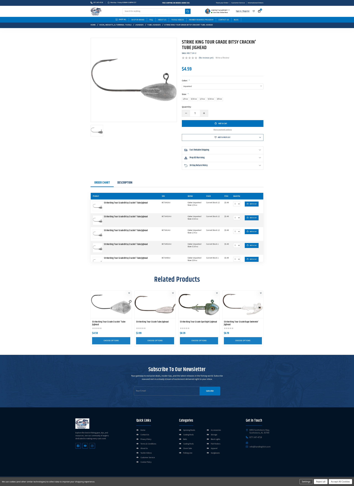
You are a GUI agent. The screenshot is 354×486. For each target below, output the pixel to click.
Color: (186, 81)
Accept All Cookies (340, 481)
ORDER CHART (102, 182)
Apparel (214, 448)
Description (124, 182)
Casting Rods (188, 434)
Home (142, 430)
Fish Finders (215, 444)
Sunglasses (215, 453)
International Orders (255, 3)
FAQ (151, 20)
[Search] (188, 11)
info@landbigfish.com (259, 447)
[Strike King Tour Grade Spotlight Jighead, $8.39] (199, 304)
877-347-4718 (98, 3)
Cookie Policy (145, 462)
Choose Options (111, 340)
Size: (185, 94)
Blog (236, 20)
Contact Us (223, 20)
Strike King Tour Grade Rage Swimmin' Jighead (241, 323)
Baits (185, 439)
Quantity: (186, 107)
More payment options (223, 129)
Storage (214, 434)
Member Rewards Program (201, 20)
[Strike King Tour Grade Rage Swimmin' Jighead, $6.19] (242, 304)
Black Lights (215, 439)
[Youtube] (85, 446)
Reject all (320, 481)
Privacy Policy (145, 439)
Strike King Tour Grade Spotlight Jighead (198, 322)
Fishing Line (187, 453)
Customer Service (238, 3)
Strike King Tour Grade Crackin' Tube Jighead (108, 323)
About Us (162, 20)
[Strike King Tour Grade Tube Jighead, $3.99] (155, 304)
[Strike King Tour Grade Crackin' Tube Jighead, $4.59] (111, 304)
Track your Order (222, 3)
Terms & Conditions (148, 444)
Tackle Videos (177, 20)
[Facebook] (78, 446)
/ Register (245, 11)
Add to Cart (253, 204)
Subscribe (210, 391)
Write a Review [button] (222, 58)
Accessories (216, 430)
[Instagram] (92, 446)
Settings (306, 481)
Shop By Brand (137, 20)
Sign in (238, 11)
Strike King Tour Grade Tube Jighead (152, 322)
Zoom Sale (187, 448)
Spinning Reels (189, 430)
